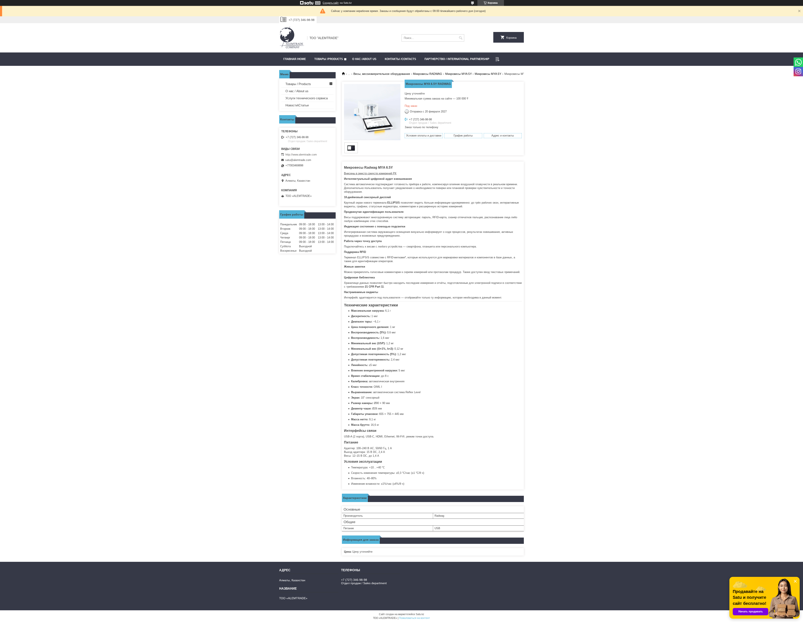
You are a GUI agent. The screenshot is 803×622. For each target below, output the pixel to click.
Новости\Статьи (297, 105)
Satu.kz (420, 614)
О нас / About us (296, 91)
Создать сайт (331, 2)
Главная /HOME (294, 59)
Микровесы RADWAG (427, 73)
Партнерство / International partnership (457, 59)
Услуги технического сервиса (306, 98)
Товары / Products (298, 84)
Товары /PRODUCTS (328, 59)
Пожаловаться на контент (414, 618)
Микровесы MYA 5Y (458, 73)
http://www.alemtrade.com (301, 154)
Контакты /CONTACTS (400, 59)
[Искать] (460, 38)
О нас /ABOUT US (364, 59)
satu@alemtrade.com (298, 160)
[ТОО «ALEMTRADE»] (291, 37)
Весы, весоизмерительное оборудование (381, 73)
